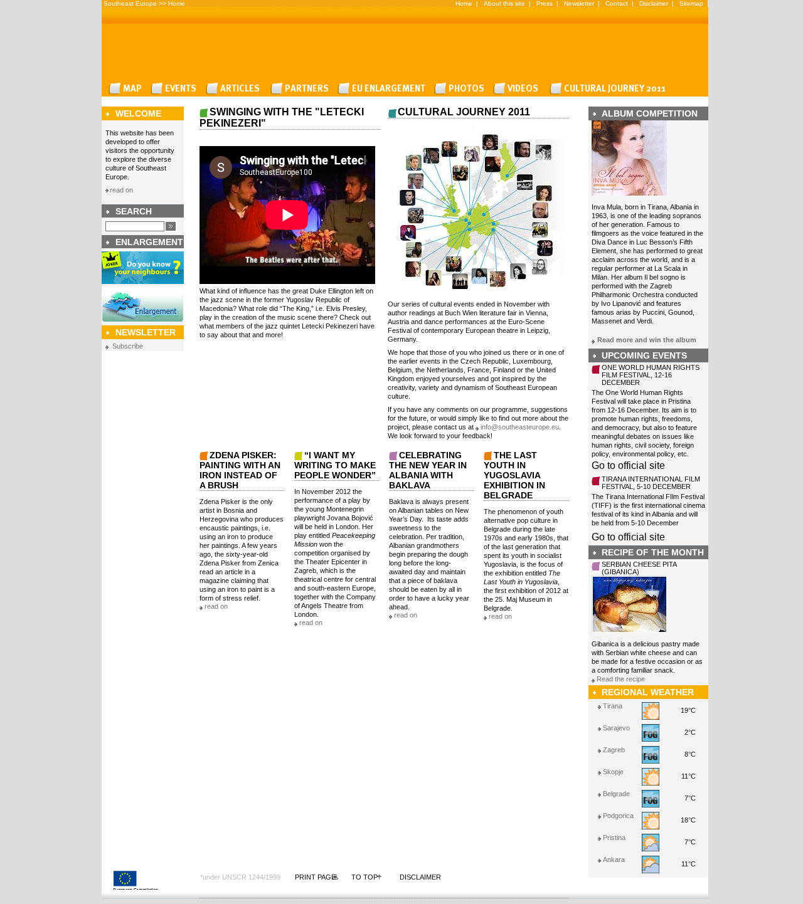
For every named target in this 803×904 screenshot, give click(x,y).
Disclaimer (653, 3)
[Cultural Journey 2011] (609, 89)
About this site (504, 3)
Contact (616, 3)
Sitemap (691, 3)
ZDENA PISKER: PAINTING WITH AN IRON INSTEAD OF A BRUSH (239, 470)
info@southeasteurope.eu (520, 427)
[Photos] (461, 89)
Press (544, 3)
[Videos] (519, 89)
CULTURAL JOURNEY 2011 (464, 112)
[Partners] (301, 89)
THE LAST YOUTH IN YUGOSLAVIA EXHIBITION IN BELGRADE (514, 475)
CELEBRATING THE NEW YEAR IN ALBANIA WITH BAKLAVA (428, 470)
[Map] (127, 89)
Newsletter (579, 3)
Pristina (614, 837)
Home (176, 3)
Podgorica (618, 815)
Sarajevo (616, 728)
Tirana (612, 706)
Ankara (614, 859)
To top (364, 877)
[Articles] (236, 89)
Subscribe (127, 346)
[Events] (175, 89)
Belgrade (616, 793)
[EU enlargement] (383, 89)
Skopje (613, 771)
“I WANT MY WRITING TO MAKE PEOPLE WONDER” (335, 465)
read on (121, 190)
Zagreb (614, 750)
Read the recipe (621, 679)
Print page (315, 877)
